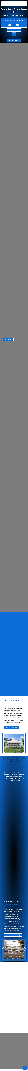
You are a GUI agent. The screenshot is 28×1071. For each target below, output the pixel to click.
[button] (14, 34)
